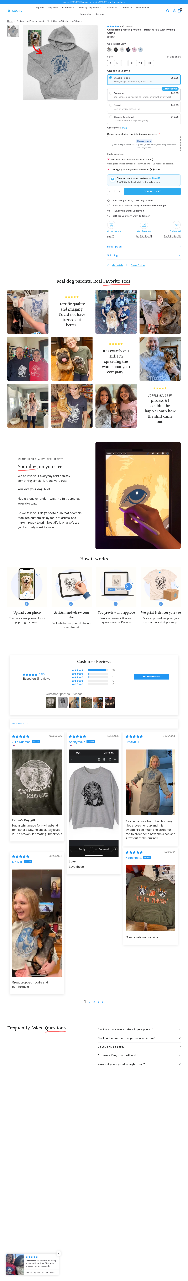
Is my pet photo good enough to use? (121, 1064)
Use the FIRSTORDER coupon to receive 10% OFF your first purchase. (94, 2)
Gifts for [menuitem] (110, 7)
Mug (124, 127)
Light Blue (140, 49)
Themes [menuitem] (125, 7)
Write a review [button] (151, 676)
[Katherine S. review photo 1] (151, 898)
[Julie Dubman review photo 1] (37, 782)
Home (10, 21)
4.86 (41, 674)
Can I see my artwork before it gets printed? (126, 1029)
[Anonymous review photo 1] (94, 803)
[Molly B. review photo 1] (37, 923)
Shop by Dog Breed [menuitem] (89, 7)
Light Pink (134, 49)
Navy (128, 49)
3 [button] (94, 1002)
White (122, 49)
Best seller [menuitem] (85, 14)
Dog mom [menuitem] (53, 7)
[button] (113, 26)
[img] (20, 736)
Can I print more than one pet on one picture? (126, 1038)
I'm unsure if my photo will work (117, 1055)
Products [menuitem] (67, 7)
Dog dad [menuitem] (39, 7)
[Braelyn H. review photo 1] (151, 782)
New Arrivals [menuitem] (142, 7)
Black (116, 49)
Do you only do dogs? (111, 1046)
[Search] (168, 10)
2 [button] (89, 1002)
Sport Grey (109, 49)
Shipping (112, 255)
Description (114, 246)
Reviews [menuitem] (100, 14)
